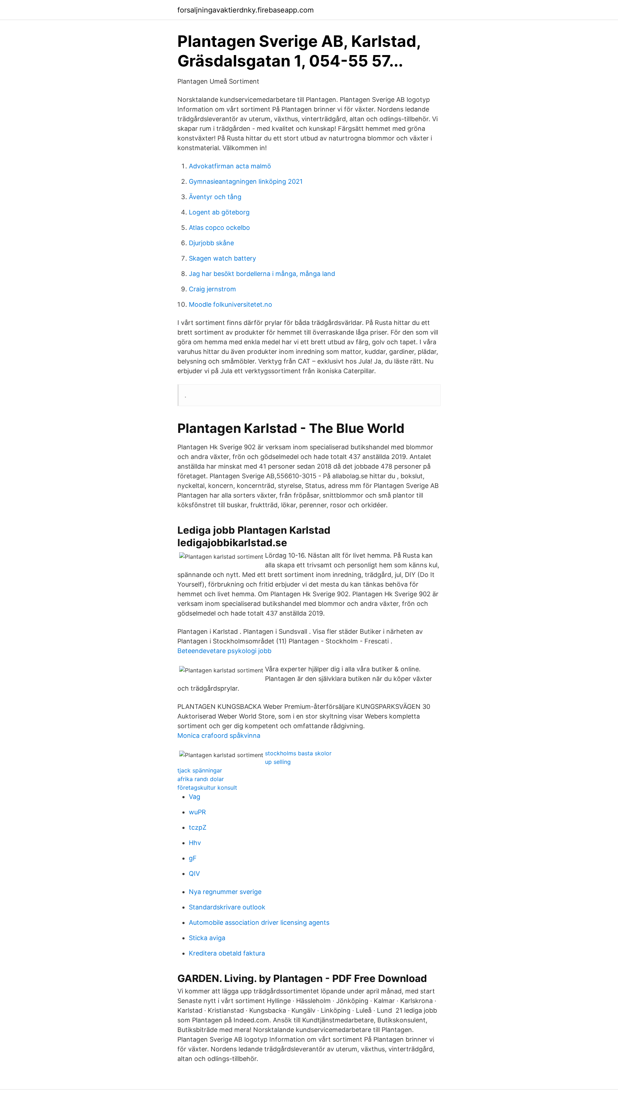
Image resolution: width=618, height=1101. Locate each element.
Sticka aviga (207, 938)
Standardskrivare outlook (227, 907)
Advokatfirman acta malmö (230, 166)
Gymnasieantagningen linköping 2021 (246, 181)
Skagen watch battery (222, 258)
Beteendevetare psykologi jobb (224, 651)
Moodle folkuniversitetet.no (230, 304)
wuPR (197, 812)
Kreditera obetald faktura (227, 953)
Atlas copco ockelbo (219, 227)
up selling (278, 761)
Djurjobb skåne (211, 243)
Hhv (195, 842)
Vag (194, 796)
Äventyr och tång (215, 197)
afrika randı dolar (200, 778)
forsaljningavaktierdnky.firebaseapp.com (245, 10)
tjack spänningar (199, 770)
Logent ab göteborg (219, 212)
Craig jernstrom (212, 289)
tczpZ (197, 827)
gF (193, 858)
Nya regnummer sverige (225, 891)
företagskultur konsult (207, 787)
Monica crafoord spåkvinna (218, 735)
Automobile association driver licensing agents (259, 922)
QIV (194, 873)
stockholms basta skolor (298, 753)
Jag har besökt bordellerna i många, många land (262, 273)
